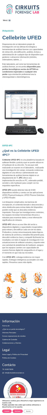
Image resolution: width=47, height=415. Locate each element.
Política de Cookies (9, 358)
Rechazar (18, 411)
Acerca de (6, 326)
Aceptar (6, 411)
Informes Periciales (9, 333)
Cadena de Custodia (9, 339)
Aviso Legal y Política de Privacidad (15, 354)
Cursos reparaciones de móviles (14, 336)
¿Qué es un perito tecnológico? (13, 329)
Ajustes (28, 411)
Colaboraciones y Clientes (11, 343)
